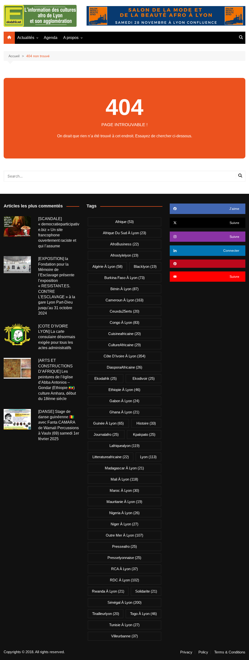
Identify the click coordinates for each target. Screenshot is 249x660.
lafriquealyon (124, 446)
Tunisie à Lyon (124, 625)
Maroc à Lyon (124, 490)
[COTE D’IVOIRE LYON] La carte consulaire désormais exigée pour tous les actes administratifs (56, 337)
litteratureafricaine (110, 457)
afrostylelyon (124, 255)
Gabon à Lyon (124, 401)
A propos (71, 38)
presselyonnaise (124, 558)
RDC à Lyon (124, 580)
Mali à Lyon (124, 479)
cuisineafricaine (124, 334)
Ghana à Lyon (124, 412)
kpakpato (144, 434)
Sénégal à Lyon (124, 602)
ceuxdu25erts (124, 311)
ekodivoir (144, 378)
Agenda (50, 38)
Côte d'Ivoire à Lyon (124, 356)
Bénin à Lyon (124, 289)
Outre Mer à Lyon (124, 535)
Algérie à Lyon (107, 266)
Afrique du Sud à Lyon (124, 233)
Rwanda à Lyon (108, 591)
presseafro (124, 546)
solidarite (146, 591)
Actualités (25, 38)
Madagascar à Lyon (124, 468)
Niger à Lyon (124, 524)
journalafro (106, 434)
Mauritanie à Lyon (124, 502)
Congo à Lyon (124, 322)
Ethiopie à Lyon (124, 390)
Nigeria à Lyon (124, 513)
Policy (203, 652)
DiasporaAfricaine (124, 367)
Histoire (146, 423)
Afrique (124, 222)
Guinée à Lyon (108, 423)
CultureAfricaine (124, 345)
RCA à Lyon (124, 569)
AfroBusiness (124, 244)
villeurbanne (124, 636)
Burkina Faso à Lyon (124, 278)
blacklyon (145, 266)
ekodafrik (105, 378)
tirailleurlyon (105, 614)
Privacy (186, 652)
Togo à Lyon (143, 614)
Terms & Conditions (229, 652)
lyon (148, 457)
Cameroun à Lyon (124, 300)
